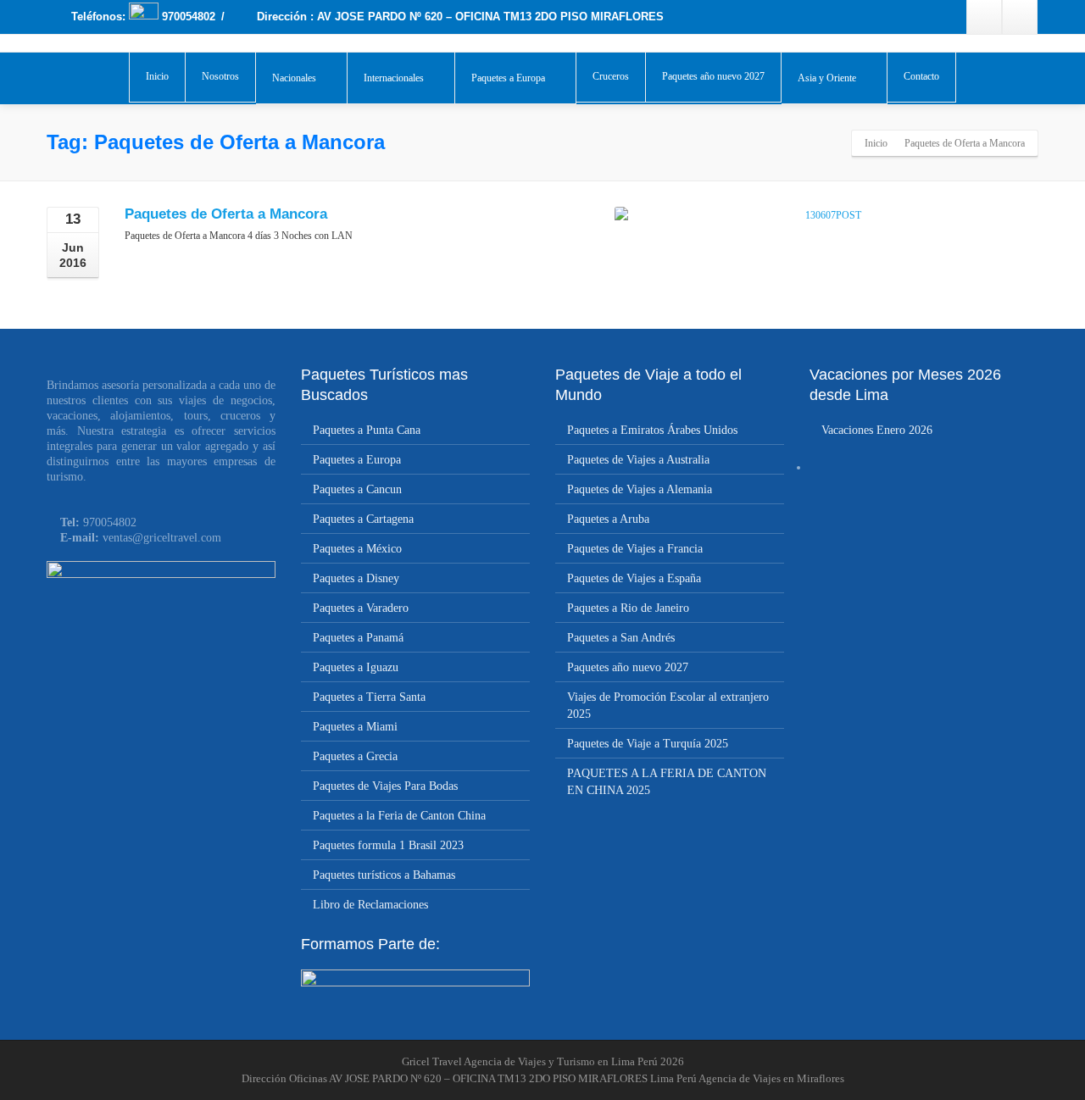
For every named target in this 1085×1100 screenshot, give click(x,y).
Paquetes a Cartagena (363, 519)
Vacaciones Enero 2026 (876, 430)
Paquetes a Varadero (361, 608)
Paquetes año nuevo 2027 (713, 76)
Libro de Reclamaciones (370, 904)
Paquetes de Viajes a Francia (635, 548)
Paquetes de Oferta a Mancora (226, 214)
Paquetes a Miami (355, 726)
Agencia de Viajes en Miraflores (771, 1078)
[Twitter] (1020, 17)
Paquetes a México (357, 548)
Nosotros (220, 76)
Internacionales (394, 78)
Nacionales (294, 78)
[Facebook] (984, 17)
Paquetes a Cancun (357, 489)
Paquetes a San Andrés (621, 637)
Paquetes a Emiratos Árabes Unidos (652, 430)
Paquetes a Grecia (355, 756)
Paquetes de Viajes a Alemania (639, 489)
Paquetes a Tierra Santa (369, 697)
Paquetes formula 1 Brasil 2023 (388, 845)
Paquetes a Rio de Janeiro (628, 608)
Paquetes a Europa (508, 78)
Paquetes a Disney (356, 578)
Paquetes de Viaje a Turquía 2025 (647, 743)
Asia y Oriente (827, 78)
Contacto (921, 76)
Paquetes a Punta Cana (366, 430)
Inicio (157, 76)
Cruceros (611, 76)
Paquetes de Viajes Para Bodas (385, 786)
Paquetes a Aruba (608, 519)
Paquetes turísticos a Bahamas (384, 875)
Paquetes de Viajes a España (634, 578)
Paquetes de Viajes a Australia (638, 459)
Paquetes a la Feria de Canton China (399, 815)
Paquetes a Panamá (358, 637)
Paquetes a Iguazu (355, 667)
